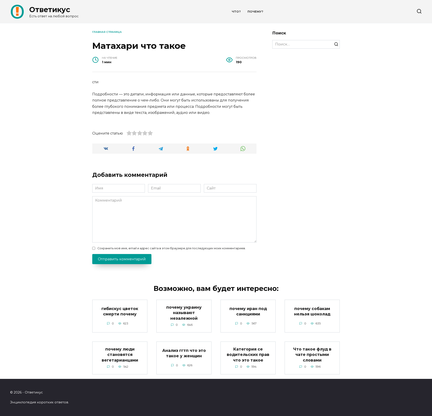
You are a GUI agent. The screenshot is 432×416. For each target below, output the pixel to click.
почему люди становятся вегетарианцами (120, 354)
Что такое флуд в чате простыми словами (312, 354)
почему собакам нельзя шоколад (312, 311)
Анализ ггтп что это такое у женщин (184, 353)
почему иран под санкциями (248, 311)
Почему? (255, 11)
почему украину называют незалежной (184, 312)
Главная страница (107, 32)
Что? (236, 11)
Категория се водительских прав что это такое (248, 354)
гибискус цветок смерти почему (119, 311)
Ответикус (49, 9)
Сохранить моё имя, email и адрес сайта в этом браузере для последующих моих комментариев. (171, 248)
